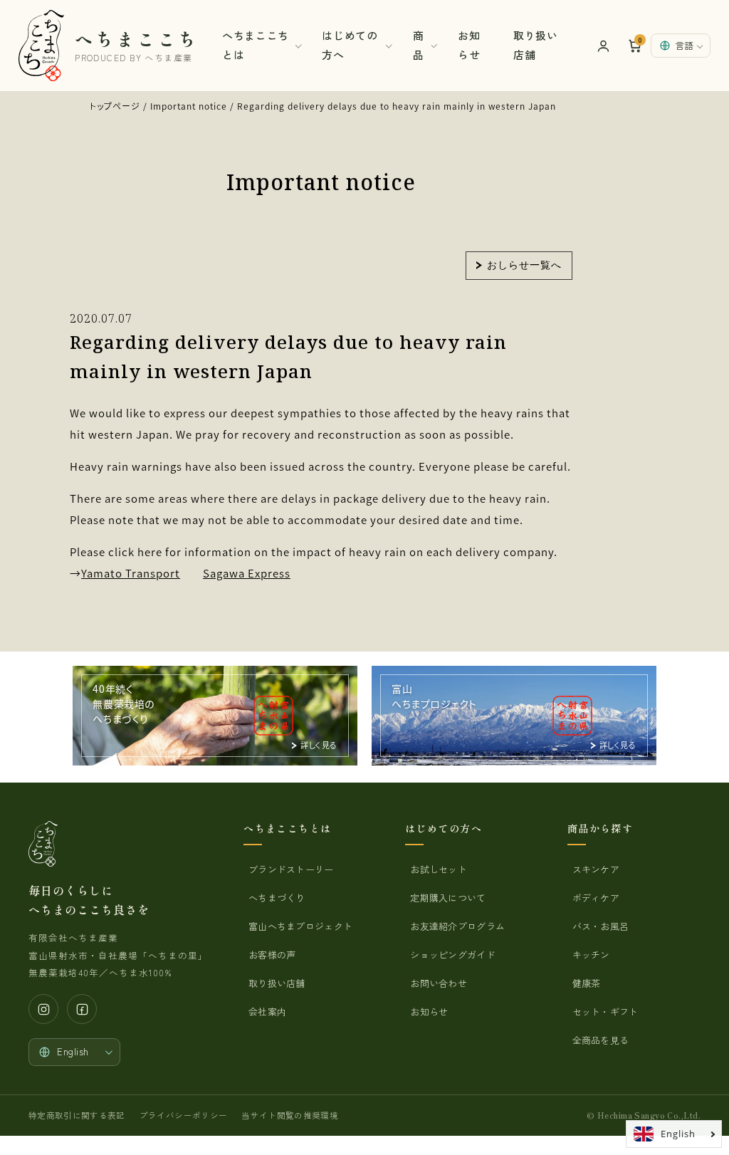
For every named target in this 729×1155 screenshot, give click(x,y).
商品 (418, 45)
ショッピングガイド (452, 954)
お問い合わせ (438, 983)
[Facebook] (82, 1009)
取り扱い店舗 (535, 45)
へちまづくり (276, 897)
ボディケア (595, 897)
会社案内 (267, 1011)
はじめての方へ (349, 45)
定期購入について (448, 897)
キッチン (591, 954)
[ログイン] (603, 46)
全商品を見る (600, 1040)
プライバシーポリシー (183, 1115)
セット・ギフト (605, 1011)
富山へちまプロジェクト (300, 926)
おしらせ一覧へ (524, 264)
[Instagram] (43, 1009)
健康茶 (586, 983)
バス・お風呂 (600, 926)
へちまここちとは (255, 45)
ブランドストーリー (290, 869)
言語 (684, 45)
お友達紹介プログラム (457, 926)
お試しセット (438, 869)
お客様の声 (271, 954)
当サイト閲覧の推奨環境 (289, 1115)
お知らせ (469, 45)
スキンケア (595, 869)
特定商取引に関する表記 (76, 1115)
